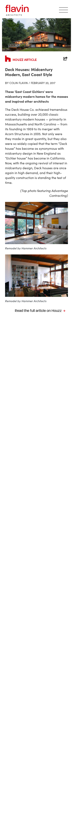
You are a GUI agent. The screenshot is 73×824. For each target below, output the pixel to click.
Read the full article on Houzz (38, 310)
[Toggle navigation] (63, 10)
